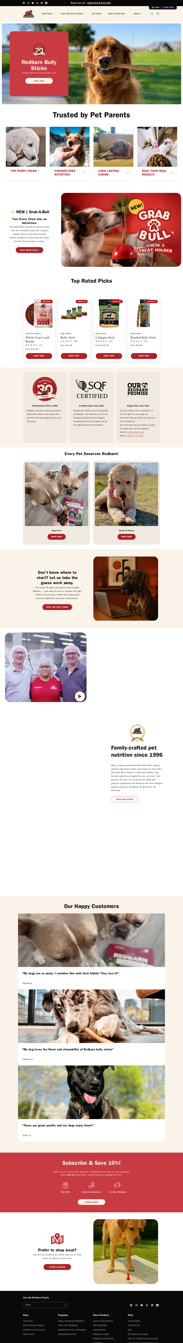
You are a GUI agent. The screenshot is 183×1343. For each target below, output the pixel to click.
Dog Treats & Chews (33, 1325)
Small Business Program (71, 1321)
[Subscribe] (65, 1305)
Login (156, 7)
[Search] (152, 13)
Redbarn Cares (101, 1334)
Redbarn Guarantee (103, 1339)
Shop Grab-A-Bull (29, 250)
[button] (157, 13)
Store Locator (57, 1267)
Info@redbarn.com (135, 432)
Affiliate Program (67, 1325)
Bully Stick (68, 337)
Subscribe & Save (67, 1334)
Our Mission (99, 1330)
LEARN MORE (91, 1202)
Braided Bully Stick (143, 337)
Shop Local (169, 7)
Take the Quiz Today (57, 607)
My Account (134, 1321)
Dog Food (28, 1321)
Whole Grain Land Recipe (37, 339)
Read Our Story (124, 800)
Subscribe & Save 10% (99, 3)
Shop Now (39, 356)
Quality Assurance (103, 1321)
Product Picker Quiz (34, 1330)
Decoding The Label (138, 1334)
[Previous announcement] (65, 3)
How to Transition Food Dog (143, 1339)
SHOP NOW (39, 81)
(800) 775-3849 (135, 436)
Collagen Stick (104, 337)
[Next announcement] (118, 3)
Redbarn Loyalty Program (72, 1330)
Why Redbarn (100, 1325)
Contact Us (134, 1325)
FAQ (130, 1330)
